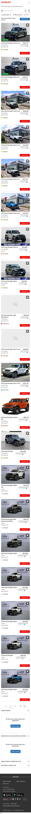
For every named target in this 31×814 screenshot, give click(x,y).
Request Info (25, 53)
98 (20, 706)
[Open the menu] (29, 2)
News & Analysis (7, 781)
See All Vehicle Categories (9, 791)
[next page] (24, 706)
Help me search (24, 19)
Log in (25, 799)
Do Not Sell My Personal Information (11, 806)
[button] (25, 10)
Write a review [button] (15, 726)
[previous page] (6, 706)
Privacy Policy (14, 804)
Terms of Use (6, 804)
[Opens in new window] (7, 794)
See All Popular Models (9, 789)
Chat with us (6, 783)
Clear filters (26, 14)
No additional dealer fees (24, 419)
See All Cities (6, 787)
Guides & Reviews (20, 781)
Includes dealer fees (24, 44)
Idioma (6, 799)
